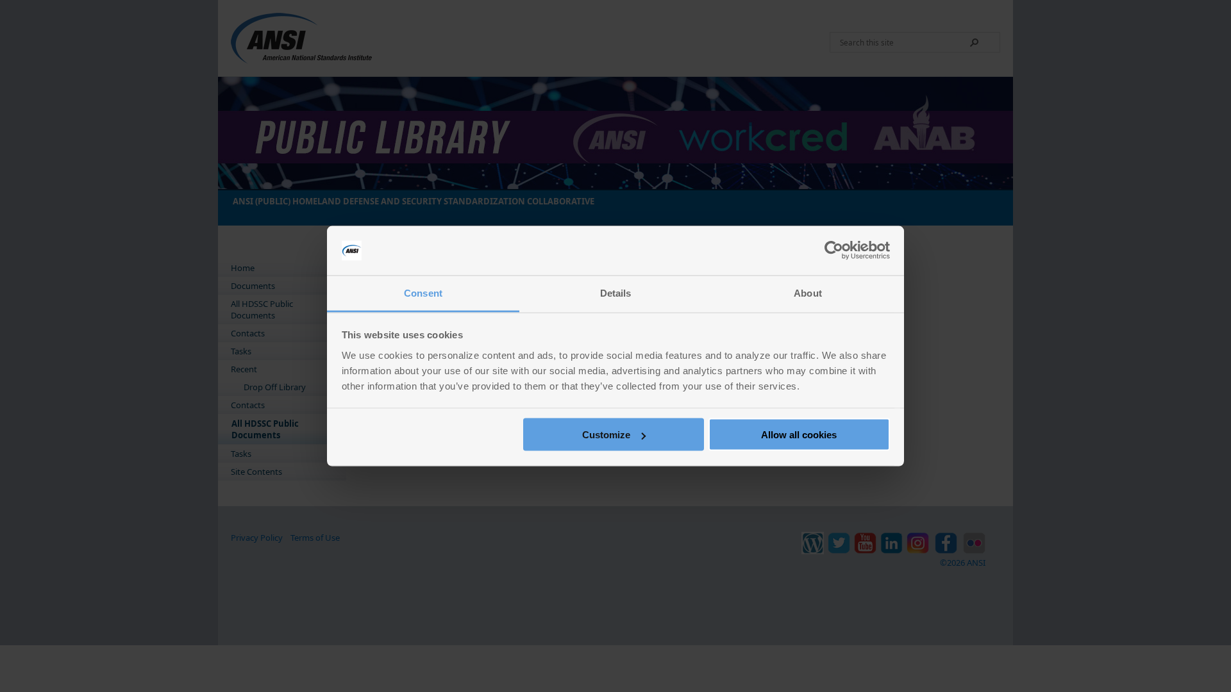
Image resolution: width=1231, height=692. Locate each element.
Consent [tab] (423, 292)
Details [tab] (616, 292)
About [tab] (808, 292)
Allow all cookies (799, 434)
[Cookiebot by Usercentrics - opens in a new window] (834, 250)
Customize (606, 434)
